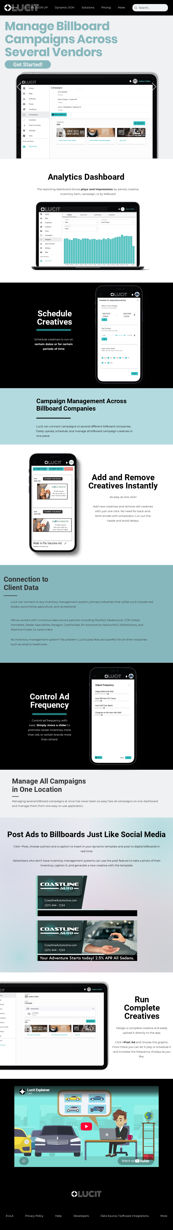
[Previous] (19, 87)
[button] (65, 7)
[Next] (154, 87)
